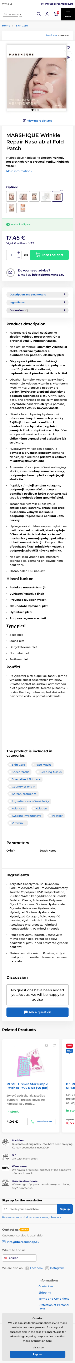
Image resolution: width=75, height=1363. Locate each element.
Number (11, 255)
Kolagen (41, 808)
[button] (39, 14)
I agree (37, 1354)
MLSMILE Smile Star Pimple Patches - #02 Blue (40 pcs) (27, 1086)
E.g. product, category (27, 49)
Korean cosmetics (24, 793)
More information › (19, 171)
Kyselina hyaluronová (26, 815)
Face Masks (43, 764)
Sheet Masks (20, 772)
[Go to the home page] (12, 14)
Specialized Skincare (26, 779)
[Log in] (47, 14)
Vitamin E (19, 823)
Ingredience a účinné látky (30, 801)
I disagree (37, 1347)
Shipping (45, 1292)
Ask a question (39, 1012)
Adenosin (18, 808)
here (49, 1340)
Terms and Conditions (54, 1298)
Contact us (46, 1286)
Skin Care (22, 25)
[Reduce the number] (18, 257)
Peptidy (57, 815)
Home (6, 25)
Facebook (36, 1268)
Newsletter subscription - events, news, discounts (31, 1217)
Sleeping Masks (51, 772)
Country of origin (23, 786)
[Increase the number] (18, 252)
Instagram (57, 1268)
